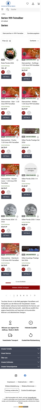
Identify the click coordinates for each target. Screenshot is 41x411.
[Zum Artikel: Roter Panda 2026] (10, 53)
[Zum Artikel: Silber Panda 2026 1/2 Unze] (10, 210)
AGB (31, 382)
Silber (3, 14)
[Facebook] (25, 376)
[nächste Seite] (30, 295)
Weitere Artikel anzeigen (20, 287)
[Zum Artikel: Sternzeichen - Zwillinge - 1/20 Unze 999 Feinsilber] (31, 53)
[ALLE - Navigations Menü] (2, 9)
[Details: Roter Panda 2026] (3, 60)
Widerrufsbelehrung (12, 386)
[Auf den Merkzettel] (8, 72)
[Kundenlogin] (33, 4)
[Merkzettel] (27, 4)
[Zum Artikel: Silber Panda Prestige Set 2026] (31, 130)
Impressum (11, 382)
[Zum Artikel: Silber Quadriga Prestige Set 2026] (31, 248)
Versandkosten (32, 397)
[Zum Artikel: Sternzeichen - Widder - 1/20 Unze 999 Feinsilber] (31, 92)
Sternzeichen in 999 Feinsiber (13, 33)
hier (21, 403)
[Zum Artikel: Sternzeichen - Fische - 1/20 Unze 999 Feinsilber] (10, 130)
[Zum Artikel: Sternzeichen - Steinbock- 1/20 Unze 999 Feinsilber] (10, 248)
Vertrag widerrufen (11, 390)
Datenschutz (22, 382)
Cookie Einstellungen (28, 390)
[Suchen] (8, 9)
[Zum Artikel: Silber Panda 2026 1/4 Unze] (31, 169)
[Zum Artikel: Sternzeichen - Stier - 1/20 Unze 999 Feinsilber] (10, 92)
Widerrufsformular (28, 386)
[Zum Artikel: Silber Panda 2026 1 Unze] (31, 210)
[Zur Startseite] (8, 4)
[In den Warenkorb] (3, 72)
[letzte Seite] (34, 295)
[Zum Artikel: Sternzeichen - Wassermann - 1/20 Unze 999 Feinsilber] (10, 169)
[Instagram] (16, 376)
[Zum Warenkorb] (38, 4)
